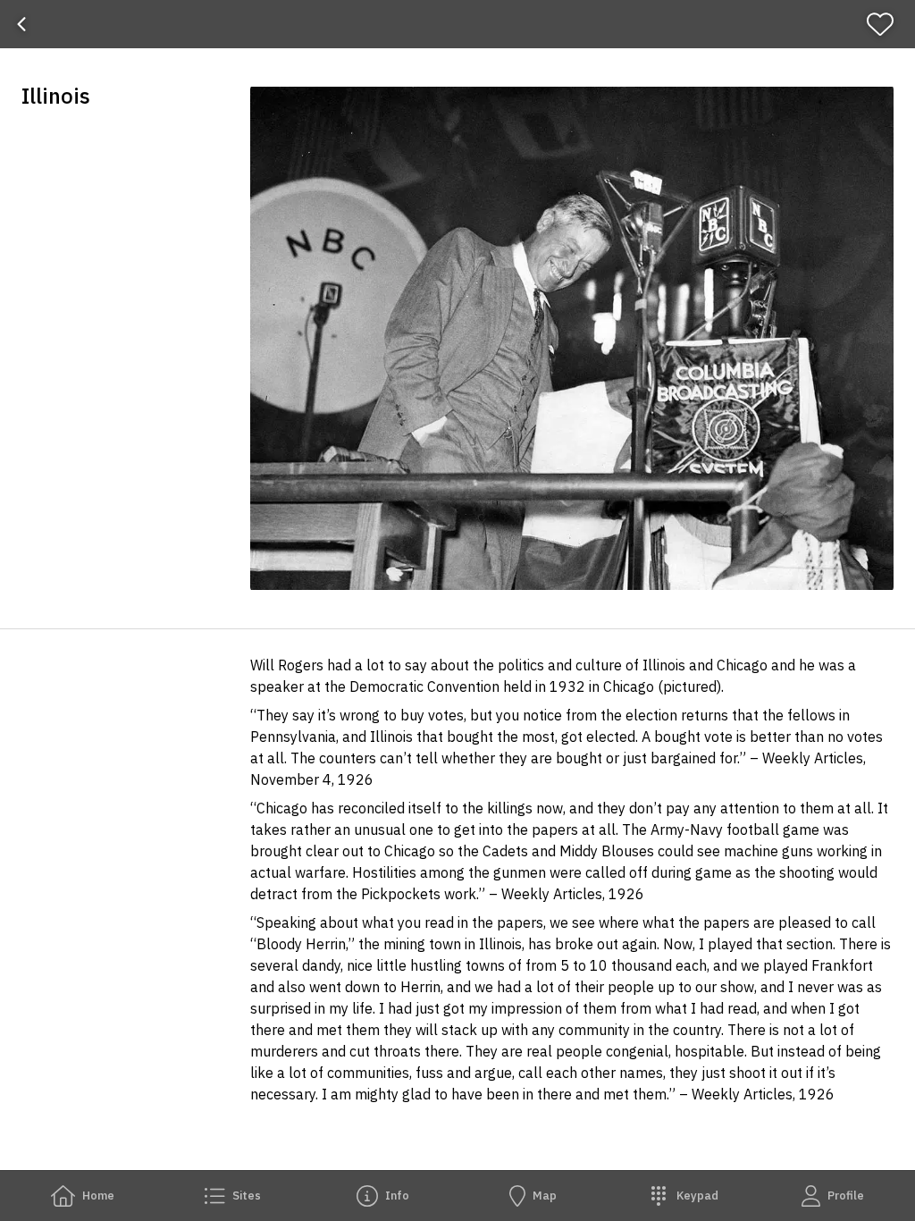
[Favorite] (887, 24)
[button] (572, 338)
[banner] (457, 24)
